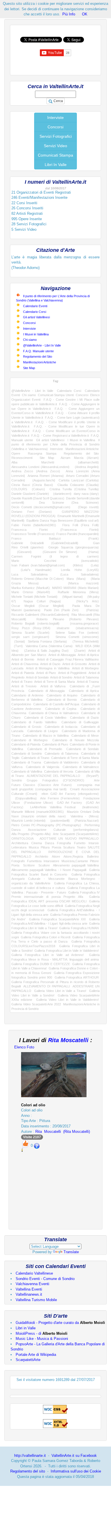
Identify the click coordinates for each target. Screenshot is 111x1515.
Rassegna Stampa (42, 453)
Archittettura (19, 843)
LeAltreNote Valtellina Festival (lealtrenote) (64, 807)
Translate (71, 1252)
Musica (34, 847)
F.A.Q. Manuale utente (38, 351)
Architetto (41, 856)
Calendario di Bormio (61, 699)
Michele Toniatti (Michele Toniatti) (34, 596)
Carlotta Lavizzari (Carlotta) (79, 480)
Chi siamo (30, 339)
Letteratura (18, 847)
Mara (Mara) (76, 578)
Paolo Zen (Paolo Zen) (61, 610)
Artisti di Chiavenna (24, 664)
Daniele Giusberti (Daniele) (30, 493)
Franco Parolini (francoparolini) (77, 534)
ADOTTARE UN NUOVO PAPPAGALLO (69, 838)
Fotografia (64, 843)
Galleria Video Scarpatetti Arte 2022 (36, 1004)
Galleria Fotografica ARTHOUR (77, 977)
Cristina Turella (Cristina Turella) (74, 489)
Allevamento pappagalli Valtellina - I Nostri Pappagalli (48, 870)
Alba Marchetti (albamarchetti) (55, 462)
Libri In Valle (56, 164)
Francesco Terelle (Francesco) (33, 534)
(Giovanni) (21, 552)
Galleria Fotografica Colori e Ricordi (45, 937)
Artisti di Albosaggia (62, 655)
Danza (49, 843)
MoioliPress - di (41, 1333)
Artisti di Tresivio (23, 686)
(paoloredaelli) (59, 820)
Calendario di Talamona (61, 753)
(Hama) (91, 552)
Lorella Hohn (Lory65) (80, 570)
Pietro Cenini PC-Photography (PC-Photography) (46, 825)
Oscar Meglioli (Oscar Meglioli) (37, 605)
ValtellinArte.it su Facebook (74, 1455)
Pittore (94, 861)
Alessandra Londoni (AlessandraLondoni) (40, 467)
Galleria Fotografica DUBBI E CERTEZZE (40, 964)
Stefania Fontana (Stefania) (47, 641)
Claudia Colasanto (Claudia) (78, 485)
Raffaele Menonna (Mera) (78, 592)
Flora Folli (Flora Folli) (80, 525)
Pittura (45, 847)
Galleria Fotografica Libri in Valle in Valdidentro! (66, 950)
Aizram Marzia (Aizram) (80, 457)
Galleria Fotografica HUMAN (79, 928)
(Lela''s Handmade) (31, 570)
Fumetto (79, 843)
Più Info (68, 14)
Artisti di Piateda (22, 673)
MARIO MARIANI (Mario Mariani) (75, 588)
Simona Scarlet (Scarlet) (30, 632)
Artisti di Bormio (22, 659)
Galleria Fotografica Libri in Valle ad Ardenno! (47, 955)
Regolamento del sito (27, 1471)
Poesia (56, 847)
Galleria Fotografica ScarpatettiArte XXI (57, 919)
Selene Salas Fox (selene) (77, 632)
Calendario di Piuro (55, 744)
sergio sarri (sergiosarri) (30, 637)
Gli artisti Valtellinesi (36, 317)
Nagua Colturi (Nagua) (42, 601)
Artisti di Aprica (88, 655)
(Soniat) (18, 641)
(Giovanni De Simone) (57, 552)
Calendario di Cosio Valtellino (45, 717)
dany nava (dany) (86, 493)
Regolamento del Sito (37, 356)
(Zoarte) (78, 650)
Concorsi (55, 127)
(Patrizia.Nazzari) (85, 820)
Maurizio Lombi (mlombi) (28, 820)
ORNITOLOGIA (22, 838)
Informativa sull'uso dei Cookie (76, 1471)
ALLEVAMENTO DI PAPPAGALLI (46, 986)
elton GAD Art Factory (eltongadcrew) (70, 793)
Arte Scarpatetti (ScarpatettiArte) (76, 834)
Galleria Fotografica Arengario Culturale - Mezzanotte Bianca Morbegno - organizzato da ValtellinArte (55, 879)
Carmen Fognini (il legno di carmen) (55, 556)
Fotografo (18, 861)
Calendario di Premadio (44, 749)
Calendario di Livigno (42, 731)
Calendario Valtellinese (34, 1273)
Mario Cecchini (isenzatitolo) (55, 560)
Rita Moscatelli (68, 1040)
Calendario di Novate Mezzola (75, 740)
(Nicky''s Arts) (84, 601)
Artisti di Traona (88, 681)
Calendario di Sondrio (26, 753)
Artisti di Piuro (46, 673)
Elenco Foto (24, 1047)
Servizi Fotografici (56, 136)
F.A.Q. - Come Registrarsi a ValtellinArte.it (60, 435)
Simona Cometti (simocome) (77, 637)
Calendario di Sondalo (82, 749)
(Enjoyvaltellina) (24, 798)
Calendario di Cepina (60, 708)
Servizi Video (55, 145)
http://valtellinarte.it (30, 1455)
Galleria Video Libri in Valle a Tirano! (60, 991)
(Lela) (93, 565)
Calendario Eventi (35, 306)
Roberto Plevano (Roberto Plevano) (67, 619)
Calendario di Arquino (62, 695)
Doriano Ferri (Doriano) (31, 511)
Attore (56, 856)
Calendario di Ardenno (27, 695)
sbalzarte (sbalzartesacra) (78, 628)
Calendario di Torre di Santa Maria (75, 757)
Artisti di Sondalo (37, 677)
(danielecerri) (61, 493)
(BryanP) (91, 775)
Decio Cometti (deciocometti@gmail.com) (40, 507)
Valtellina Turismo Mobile (36, 1300)
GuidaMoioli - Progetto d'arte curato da (60, 1322)
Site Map (29, 368)
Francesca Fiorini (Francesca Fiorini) (55, 529)
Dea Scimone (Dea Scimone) (69, 502)
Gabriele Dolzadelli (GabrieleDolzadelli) (44, 543)
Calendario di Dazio (84, 717)
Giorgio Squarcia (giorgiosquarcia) (73, 547)
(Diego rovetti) (86, 507)
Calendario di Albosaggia (46, 690)
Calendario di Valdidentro (61, 762)
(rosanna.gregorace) (82, 623)
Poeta (15, 865)
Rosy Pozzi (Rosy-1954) (30, 628)
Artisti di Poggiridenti (72, 673)
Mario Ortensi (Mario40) (30, 592)
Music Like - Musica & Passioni (42, 1338)
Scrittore (29, 865)
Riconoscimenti (21, 457)
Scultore (44, 865)
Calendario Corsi (34, 311)
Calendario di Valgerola (42, 767)
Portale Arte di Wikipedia (36, 1354)
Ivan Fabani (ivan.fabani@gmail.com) (38, 565)
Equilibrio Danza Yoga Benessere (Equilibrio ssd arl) (62, 520)
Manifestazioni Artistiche (39, 362)
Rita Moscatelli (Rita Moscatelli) (62, 1131)
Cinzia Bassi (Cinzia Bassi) (32, 485)
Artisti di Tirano (21, 681)
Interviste (55, 117)
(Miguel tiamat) (71, 596)
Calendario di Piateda (25, 744)
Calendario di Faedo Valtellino (34, 722)
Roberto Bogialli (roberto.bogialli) (35, 623)
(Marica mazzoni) (76, 583)
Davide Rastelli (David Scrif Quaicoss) (37, 498)
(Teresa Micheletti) (84, 641)
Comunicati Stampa (55, 155)
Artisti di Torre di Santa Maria (54, 681)
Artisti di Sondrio (61, 677)
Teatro (81, 847)
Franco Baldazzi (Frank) (55, 538)
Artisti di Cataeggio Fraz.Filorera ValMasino (68, 659)
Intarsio (94, 843)
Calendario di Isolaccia (61, 726)
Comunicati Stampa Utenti (56, 395)
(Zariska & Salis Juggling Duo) (44, 650)
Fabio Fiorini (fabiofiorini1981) (33, 525)
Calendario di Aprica (84, 690)
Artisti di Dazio (50, 664)
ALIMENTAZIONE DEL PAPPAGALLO (53, 775)
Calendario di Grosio (26, 726)
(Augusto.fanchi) (42, 480)
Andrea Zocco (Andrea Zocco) (35, 471)
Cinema (36, 843)
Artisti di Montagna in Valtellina (47, 668)
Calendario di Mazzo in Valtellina (46, 735)
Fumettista (34, 861)
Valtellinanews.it (29, 1294)
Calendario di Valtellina (26, 771)
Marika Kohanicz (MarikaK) (30, 588)
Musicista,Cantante (74, 861)
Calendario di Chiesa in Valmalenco (54, 713)
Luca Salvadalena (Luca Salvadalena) (55, 574)
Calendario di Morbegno (29, 740)
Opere (15, 453)
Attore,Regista (73, 856)
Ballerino (93, 856)
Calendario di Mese (85, 735)
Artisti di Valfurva (52, 686)
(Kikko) (76, 565)
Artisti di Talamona (86, 677)
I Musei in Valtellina (36, 334)
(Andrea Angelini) (85, 467)
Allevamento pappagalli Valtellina (76, 865)
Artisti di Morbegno (85, 668)
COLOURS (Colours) (28, 489)
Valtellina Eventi (29, 1289)
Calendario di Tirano (35, 757)
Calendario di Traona (26, 762)
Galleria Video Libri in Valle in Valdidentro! (67, 999)
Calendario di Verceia (58, 771)
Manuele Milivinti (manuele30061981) (37, 811)
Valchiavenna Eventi (32, 1284)
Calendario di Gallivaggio (80, 722)
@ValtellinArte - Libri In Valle (42, 345)
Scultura (69, 847)
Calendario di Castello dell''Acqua (56, 704)
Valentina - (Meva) (85, 816)
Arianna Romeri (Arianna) (46, 475)
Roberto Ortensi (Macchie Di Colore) (37, 578)
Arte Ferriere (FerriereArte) (60, 798)
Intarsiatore (51, 861)
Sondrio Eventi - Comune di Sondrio (45, 1279)
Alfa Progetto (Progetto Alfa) (31, 834)
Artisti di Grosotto (74, 664)
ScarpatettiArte (28, 1360)
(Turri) (17, 646)
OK (84, 14)
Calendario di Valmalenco (81, 767)
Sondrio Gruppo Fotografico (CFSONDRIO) (47, 780)
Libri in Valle (26, 1328)
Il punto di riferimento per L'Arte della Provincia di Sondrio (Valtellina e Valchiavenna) (55, 444)
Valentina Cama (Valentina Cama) (49, 646)
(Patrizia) (90, 610)
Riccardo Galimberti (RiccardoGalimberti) (40, 614)
